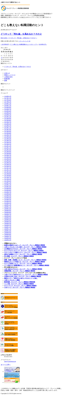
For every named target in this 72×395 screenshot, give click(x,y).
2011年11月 (7, 170)
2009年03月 (7, 221)
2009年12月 (7, 205)
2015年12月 (7, 116)
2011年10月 (7, 172)
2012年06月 (7, 157)
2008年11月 (7, 229)
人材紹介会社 (8, 77)
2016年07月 (7, 109)
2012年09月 (7, 151)
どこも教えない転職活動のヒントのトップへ (24, 44)
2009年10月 (7, 208)
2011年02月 (7, 181)
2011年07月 (7, 177)
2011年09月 (7, 173)
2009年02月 (7, 223)
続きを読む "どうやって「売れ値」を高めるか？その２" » (19, 38)
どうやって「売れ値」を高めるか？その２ (21, 34)
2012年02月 (7, 164)
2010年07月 (7, 192)
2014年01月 (7, 126)
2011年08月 (7, 175)
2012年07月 (7, 155)
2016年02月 (7, 113)
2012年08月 (7, 153)
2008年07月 (7, 236)
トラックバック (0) (24, 41)
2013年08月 (7, 133)
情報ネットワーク (9, 75)
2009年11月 (7, 207)
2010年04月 (7, 197)
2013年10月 (7, 129)
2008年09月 (7, 232)
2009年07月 (7, 214)
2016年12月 (7, 104)
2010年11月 (7, 185)
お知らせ (7, 73)
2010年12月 (7, 183)
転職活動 (7, 78)
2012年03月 (7, 162)
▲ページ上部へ (6, 364)
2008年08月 (7, 234)
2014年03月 (7, 124)
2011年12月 (7, 168)
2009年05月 (7, 218)
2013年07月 (7, 135)
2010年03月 (7, 199)
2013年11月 (7, 127)
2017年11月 (7, 98)
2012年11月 (7, 148)
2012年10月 (7, 150)
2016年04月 (7, 111)
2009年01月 (7, 225)
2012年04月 (7, 161)
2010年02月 (7, 201)
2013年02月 (7, 142)
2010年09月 (7, 188)
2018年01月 (7, 96)
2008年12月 (7, 227)
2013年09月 (7, 131)
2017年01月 (7, 102)
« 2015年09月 (5, 44)
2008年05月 (7, 240)
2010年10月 (7, 186)
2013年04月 (7, 138)
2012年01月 (7, 166)
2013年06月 (7, 137)
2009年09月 (7, 210)
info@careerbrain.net (10, 361)
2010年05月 (7, 196)
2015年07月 (7, 122)
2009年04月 (7, 220)
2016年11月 (7, 105)
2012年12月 (7, 146)
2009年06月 (7, 216)
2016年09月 (7, 107)
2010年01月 (7, 203)
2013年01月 (7, 144)
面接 (5, 80)
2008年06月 (7, 238)
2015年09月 (7, 118)
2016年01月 (7, 115)
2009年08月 (7, 212)
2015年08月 (7, 120)
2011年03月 (7, 179)
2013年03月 (7, 140)
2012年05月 (7, 159)
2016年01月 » (43, 44)
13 (1, 57)
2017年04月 (7, 100)
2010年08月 (7, 190)
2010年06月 (7, 194)
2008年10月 (7, 231)
